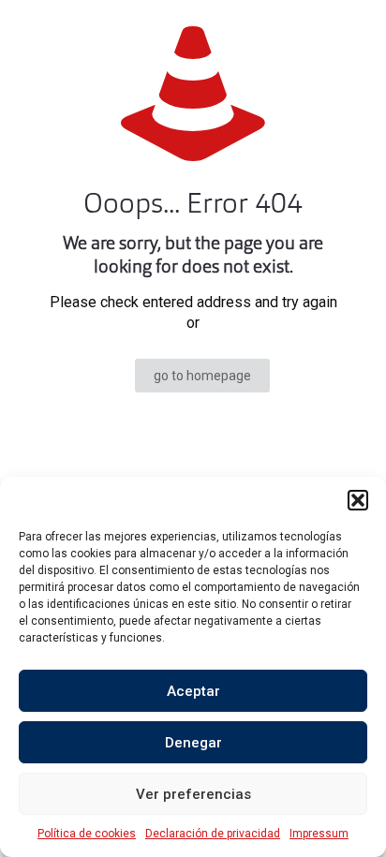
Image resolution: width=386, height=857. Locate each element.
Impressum (319, 833)
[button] (358, 500)
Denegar (193, 742)
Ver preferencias (193, 794)
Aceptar (193, 691)
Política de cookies (86, 833)
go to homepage (202, 375)
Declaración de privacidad (212, 833)
